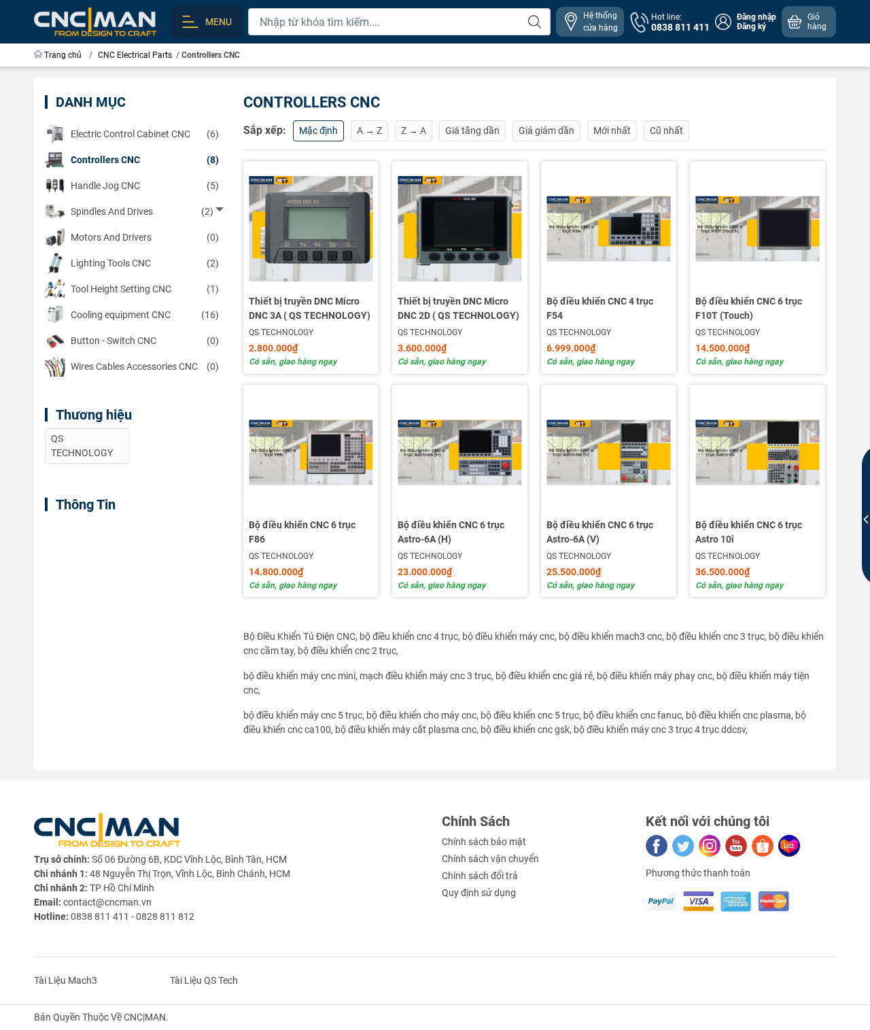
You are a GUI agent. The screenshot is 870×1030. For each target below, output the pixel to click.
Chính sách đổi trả (480, 875)
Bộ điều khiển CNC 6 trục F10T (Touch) (748, 308)
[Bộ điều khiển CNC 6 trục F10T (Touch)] (757, 229)
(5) (145, 185)
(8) (145, 159)
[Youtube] (736, 846)
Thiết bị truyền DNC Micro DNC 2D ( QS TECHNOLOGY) (458, 308)
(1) (145, 289)
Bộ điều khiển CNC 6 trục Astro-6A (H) (451, 532)
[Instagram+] (709, 846)
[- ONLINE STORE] (95, 21)
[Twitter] (683, 846)
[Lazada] (789, 846)
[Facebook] (656, 846)
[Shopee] (762, 846)
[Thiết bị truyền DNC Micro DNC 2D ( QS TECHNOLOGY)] (460, 229)
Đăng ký (751, 26)
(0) (145, 237)
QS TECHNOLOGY (281, 332)
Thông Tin (86, 504)
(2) (142, 211)
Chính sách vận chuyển (490, 858)
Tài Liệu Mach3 (65, 980)
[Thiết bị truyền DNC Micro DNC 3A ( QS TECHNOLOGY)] (311, 229)
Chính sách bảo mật (484, 841)
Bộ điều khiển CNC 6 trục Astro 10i (748, 532)
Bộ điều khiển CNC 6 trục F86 (302, 532)
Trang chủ (63, 55)
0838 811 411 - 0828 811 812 (132, 916)
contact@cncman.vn (107, 902)
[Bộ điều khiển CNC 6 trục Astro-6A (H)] (460, 452)
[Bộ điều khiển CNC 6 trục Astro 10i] (757, 452)
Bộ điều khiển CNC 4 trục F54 (599, 308)
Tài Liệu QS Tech (204, 980)
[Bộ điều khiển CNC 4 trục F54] (608, 229)
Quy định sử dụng (479, 892)
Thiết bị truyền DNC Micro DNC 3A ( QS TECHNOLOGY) (309, 308)
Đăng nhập (756, 17)
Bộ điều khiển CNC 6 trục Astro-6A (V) (599, 532)
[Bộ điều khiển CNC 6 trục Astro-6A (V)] (608, 452)
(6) (145, 133)
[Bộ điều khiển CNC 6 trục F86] (311, 452)
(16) (145, 314)
